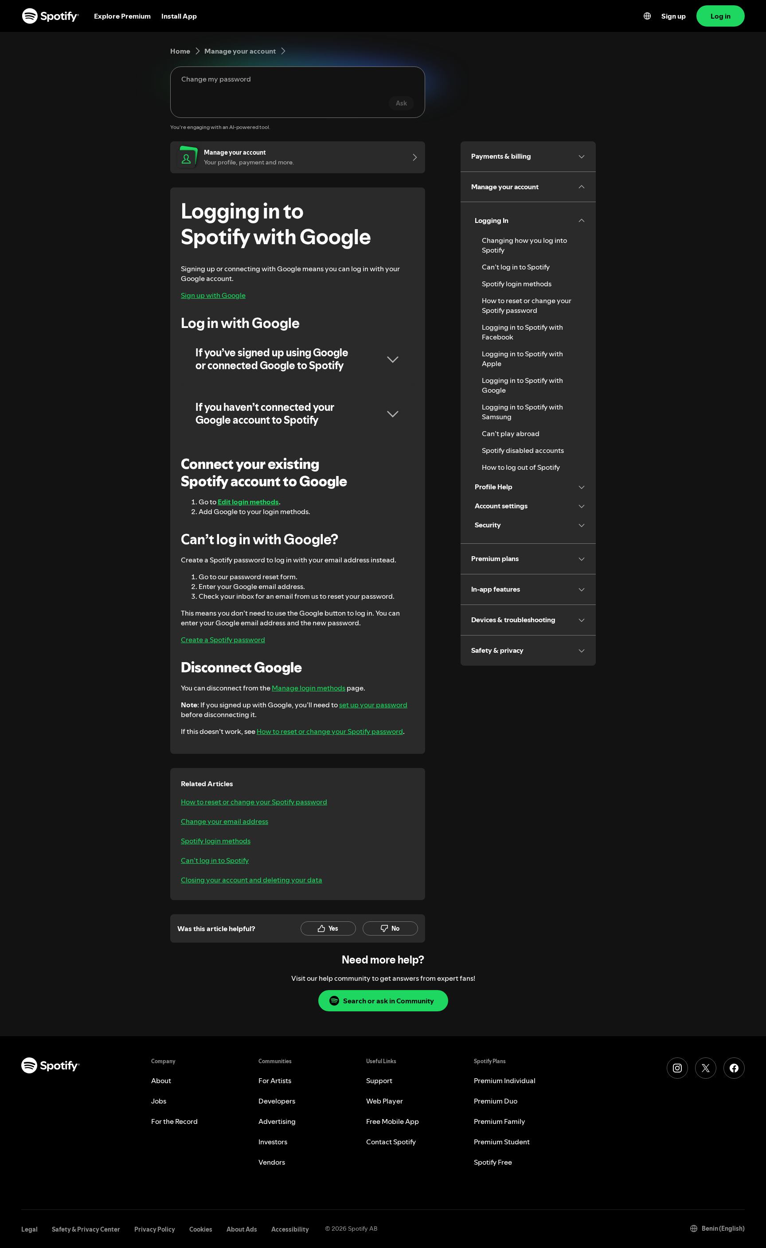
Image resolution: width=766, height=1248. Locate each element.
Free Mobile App (392, 1121)
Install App (179, 16)
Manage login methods (308, 688)
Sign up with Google (213, 295)
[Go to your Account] (412, 157)
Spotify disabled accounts (523, 450)
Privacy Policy (154, 1229)
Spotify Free (493, 1162)
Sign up (673, 16)
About (161, 1080)
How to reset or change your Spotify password (330, 731)
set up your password (373, 705)
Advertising (277, 1121)
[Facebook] (734, 1068)
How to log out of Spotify (521, 467)
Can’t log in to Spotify (215, 860)
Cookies (200, 1229)
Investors (272, 1142)
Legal (29, 1229)
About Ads (242, 1229)
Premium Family (499, 1121)
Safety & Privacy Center (86, 1229)
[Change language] (647, 16)
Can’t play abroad (510, 433)
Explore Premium (122, 16)
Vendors (271, 1162)
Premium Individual (504, 1080)
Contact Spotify (391, 1142)
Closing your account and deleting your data (251, 880)
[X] (705, 1068)
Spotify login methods (215, 841)
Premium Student (502, 1142)
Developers (276, 1101)
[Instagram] (677, 1068)
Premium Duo (495, 1101)
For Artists (274, 1080)
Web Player (384, 1101)
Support (379, 1080)
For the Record (174, 1121)
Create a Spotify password (223, 639)
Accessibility (290, 1229)
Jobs (158, 1101)
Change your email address (224, 821)
